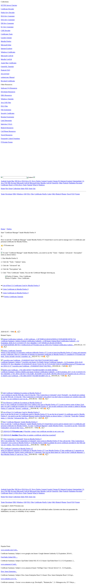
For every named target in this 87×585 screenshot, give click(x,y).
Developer (8, 194)
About (10, 188)
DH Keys (18, 181)
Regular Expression (7, 117)
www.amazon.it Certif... (9, 564)
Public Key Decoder (8, 12)
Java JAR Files (6, 102)
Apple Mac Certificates (8, 63)
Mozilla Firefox (6, 41)
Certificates (38, 194)
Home (3, 188)
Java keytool (5, 74)
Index (23, 188)
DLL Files (4, 106)
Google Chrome (6, 38)
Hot (6, 188)
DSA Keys (25, 181)
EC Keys (32, 181)
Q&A (53, 194)
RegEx (44, 194)
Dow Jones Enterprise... (9, 571)
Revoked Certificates (8, 81)
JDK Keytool (11, 183)
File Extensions (6, 110)
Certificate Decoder (7, 9)
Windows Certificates (8, 52)
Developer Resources (8, 92)
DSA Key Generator (8, 20)
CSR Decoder (5, 30)
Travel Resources (6, 135)
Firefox (38, 181)
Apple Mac (10, 181)
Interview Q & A (6, 124)
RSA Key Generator (8, 16)
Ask (34, 188)
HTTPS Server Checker (9, 5)
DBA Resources (6, 95)
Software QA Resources (9, 88)
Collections (16, 188)
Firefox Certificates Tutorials (13, 297)
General (44, 181)
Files (32, 194)
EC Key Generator (7, 27)
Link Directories (6, 120)
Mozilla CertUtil (6, 59)
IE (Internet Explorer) (65, 181)
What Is (35, 185)
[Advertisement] (43, 159)
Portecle (65, 183)
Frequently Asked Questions (10, 138)
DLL (28, 194)
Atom (30, 188)
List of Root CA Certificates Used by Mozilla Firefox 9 (21, 285)
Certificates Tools (7, 34)
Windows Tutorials (7, 99)
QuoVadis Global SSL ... (9, 557)
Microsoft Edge (6, 45)
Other (61, 183)
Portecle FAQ (5, 70)
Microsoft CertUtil (7, 56)
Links (49, 194)
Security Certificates (7, 113)
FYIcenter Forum (7, 142)
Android (3, 181)
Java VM (4, 183)
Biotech (58, 194)
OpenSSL (55, 183)
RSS (26, 188)
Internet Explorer (6, 48)
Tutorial (29, 185)
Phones (63, 194)
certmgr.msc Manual (7, 77)
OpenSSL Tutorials (7, 66)
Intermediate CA (78, 181)
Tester (3, 194)
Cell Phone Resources (8, 131)
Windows (41, 185)
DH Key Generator (7, 23)
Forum (77, 194)
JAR (25, 194)
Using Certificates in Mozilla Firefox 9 (15, 289)
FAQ (73, 194)
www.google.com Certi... (9, 550)
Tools (25, 185)
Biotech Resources (7, 128)
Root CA (12, 185)
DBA (14, 194)
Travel (69, 194)
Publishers (72, 183)
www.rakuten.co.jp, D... (9, 579)
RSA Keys (18, 185)
